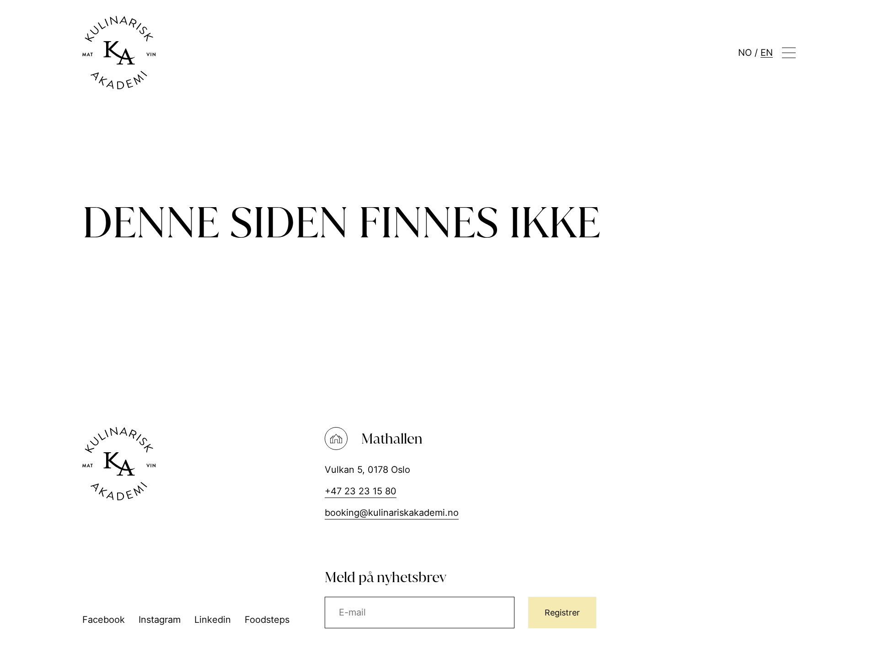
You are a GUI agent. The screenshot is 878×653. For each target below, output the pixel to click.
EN (766, 52)
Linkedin (212, 619)
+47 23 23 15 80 (360, 491)
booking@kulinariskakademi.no (392, 512)
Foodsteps (267, 619)
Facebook (103, 619)
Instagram (160, 619)
